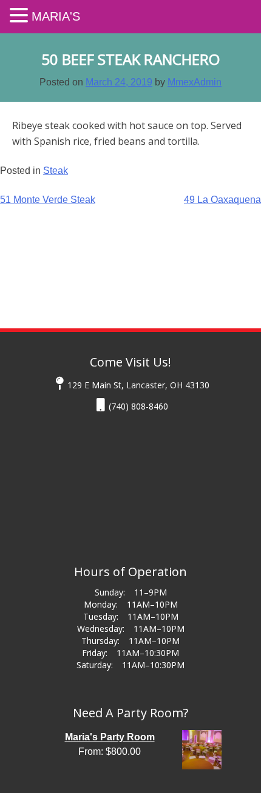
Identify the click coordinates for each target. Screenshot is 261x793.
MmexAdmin (195, 82)
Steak (55, 170)
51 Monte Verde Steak (47, 199)
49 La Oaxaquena (222, 199)
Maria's (56, 16)
